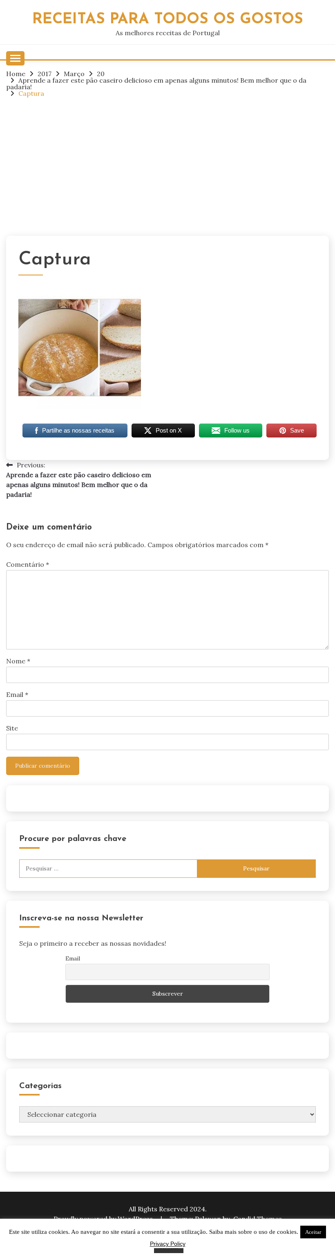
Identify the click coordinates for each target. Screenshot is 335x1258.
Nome (18, 661)
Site (12, 728)
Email (17, 694)
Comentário (27, 564)
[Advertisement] (167, 166)
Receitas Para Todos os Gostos (167, 19)
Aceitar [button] (313, 1232)
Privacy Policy (167, 1243)
